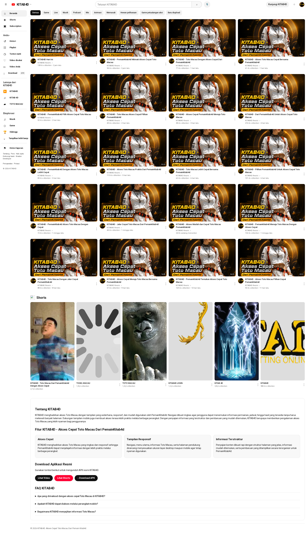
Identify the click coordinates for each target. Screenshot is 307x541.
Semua (35, 12)
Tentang (6, 154)
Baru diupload (174, 12)
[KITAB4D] (283, 341)
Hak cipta (20, 154)
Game (46, 12)
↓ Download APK (86, 478)
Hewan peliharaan (129, 12)
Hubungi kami (9, 156)
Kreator (19, 156)
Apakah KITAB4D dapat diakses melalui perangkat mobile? (67, 504)
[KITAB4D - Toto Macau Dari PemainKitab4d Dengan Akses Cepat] (52, 341)
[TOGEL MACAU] (98, 341)
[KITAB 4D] (237, 341)
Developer (7, 159)
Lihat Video (44, 478)
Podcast (77, 12)
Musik (65, 12)
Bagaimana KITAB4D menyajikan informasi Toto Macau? (66, 511)
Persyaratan (8, 164)
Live (56, 12)
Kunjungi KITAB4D (277, 4)
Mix (87, 12)
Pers (13, 154)
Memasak (111, 12)
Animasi (98, 12)
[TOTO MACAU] (144, 341)
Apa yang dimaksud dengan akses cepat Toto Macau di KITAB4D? (71, 496)
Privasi (17, 164)
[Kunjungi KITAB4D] (301, 4)
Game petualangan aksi (152, 12)
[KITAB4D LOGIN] (191, 341)
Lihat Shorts (63, 478)
